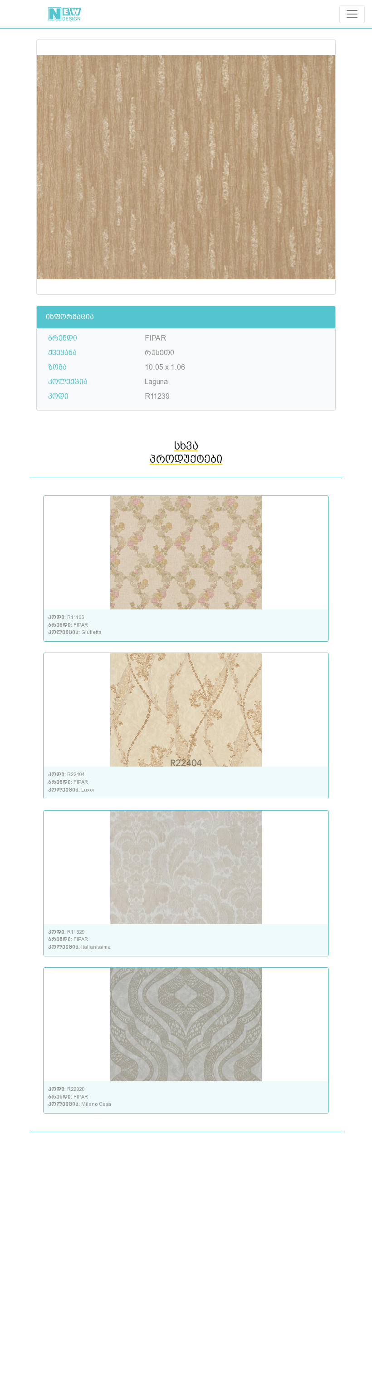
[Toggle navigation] (352, 14)
